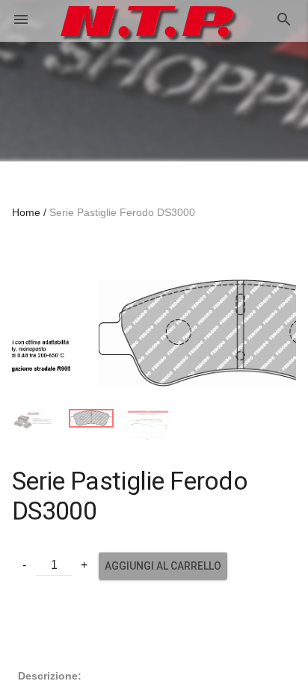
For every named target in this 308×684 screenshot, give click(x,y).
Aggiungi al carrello (163, 557)
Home (26, 212)
